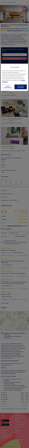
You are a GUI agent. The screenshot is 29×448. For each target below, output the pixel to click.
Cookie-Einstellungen (8, 87)
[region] (14, 77)
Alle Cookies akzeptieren (20, 87)
